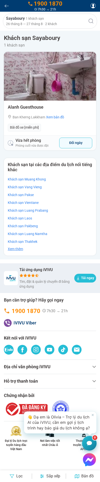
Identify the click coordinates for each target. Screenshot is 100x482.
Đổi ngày (76, 143)
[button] (50, 21)
